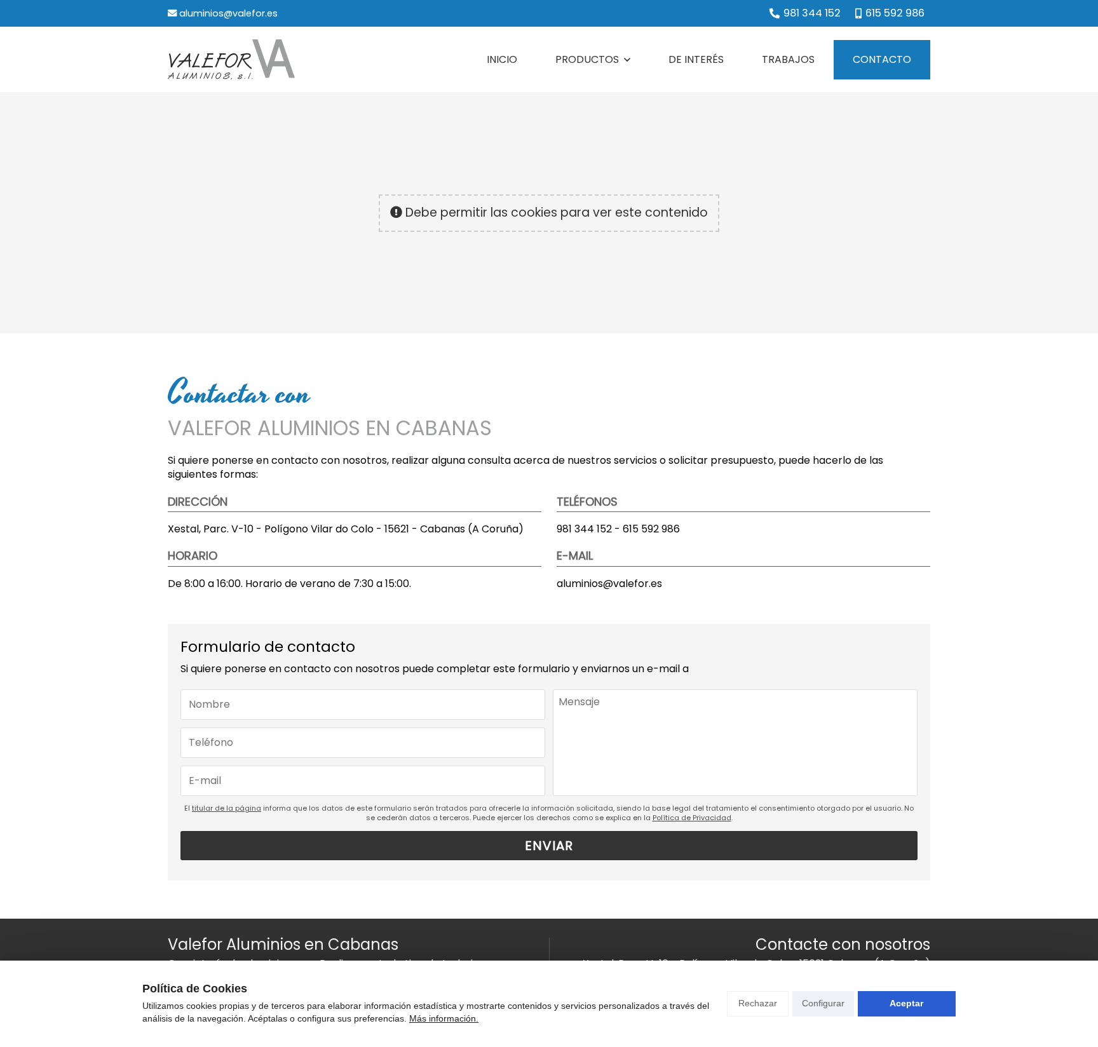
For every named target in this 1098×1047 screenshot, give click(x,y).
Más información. (443, 1018)
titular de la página (226, 808)
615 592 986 (651, 529)
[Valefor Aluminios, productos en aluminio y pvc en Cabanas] (231, 59)
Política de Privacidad (692, 818)
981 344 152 (584, 529)
